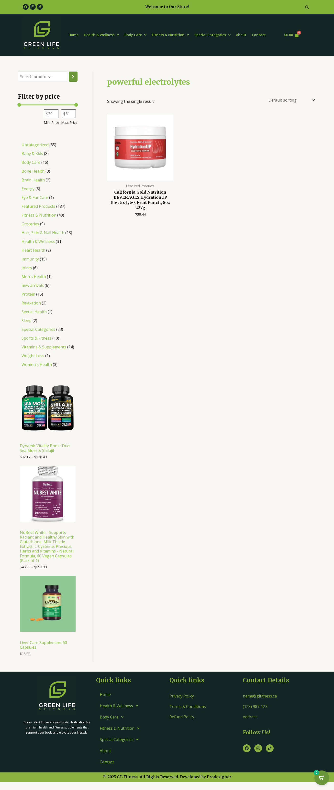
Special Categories (210, 34)
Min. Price (51, 122)
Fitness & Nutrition (168, 34)
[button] (101, 35)
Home (73, 34)
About (241, 34)
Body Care (133, 34)
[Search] (73, 77)
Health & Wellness (99, 34)
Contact (259, 34)
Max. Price (69, 122)
